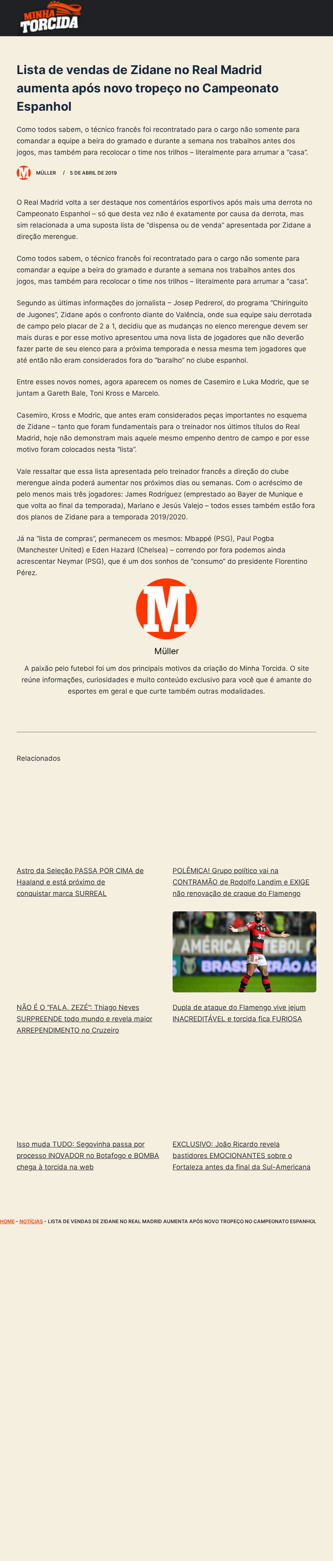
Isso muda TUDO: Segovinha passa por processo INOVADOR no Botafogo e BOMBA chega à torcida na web (88, 1155)
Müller (166, 651)
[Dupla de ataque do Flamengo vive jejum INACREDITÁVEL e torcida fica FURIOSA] (244, 951)
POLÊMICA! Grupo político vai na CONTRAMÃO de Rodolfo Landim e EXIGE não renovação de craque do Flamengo (241, 882)
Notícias (31, 1221)
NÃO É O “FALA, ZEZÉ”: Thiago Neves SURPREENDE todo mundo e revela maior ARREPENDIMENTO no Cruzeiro (84, 1018)
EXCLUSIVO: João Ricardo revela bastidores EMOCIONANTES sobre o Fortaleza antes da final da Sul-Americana (242, 1155)
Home (7, 1221)
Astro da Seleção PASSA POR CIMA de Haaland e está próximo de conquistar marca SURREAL (80, 882)
